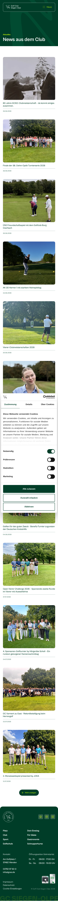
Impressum (8, 882)
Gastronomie (33, 839)
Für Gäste (31, 835)
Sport (5, 839)
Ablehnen (29, 506)
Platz (5, 831)
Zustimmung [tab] (10, 404)
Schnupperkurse (35, 844)
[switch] (51, 460)
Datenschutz (9, 885)
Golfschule (8, 844)
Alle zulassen (29, 489)
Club (5, 835)
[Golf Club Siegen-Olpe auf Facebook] (40, 816)
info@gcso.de (9, 872)
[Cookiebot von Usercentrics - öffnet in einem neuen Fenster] (43, 397)
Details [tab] (29, 404)
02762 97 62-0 (9, 869)
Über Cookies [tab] (47, 404)
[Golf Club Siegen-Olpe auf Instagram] (46, 816)
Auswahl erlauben (29, 498)
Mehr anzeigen (30, 793)
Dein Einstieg (33, 831)
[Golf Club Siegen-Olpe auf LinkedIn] (52, 816)
